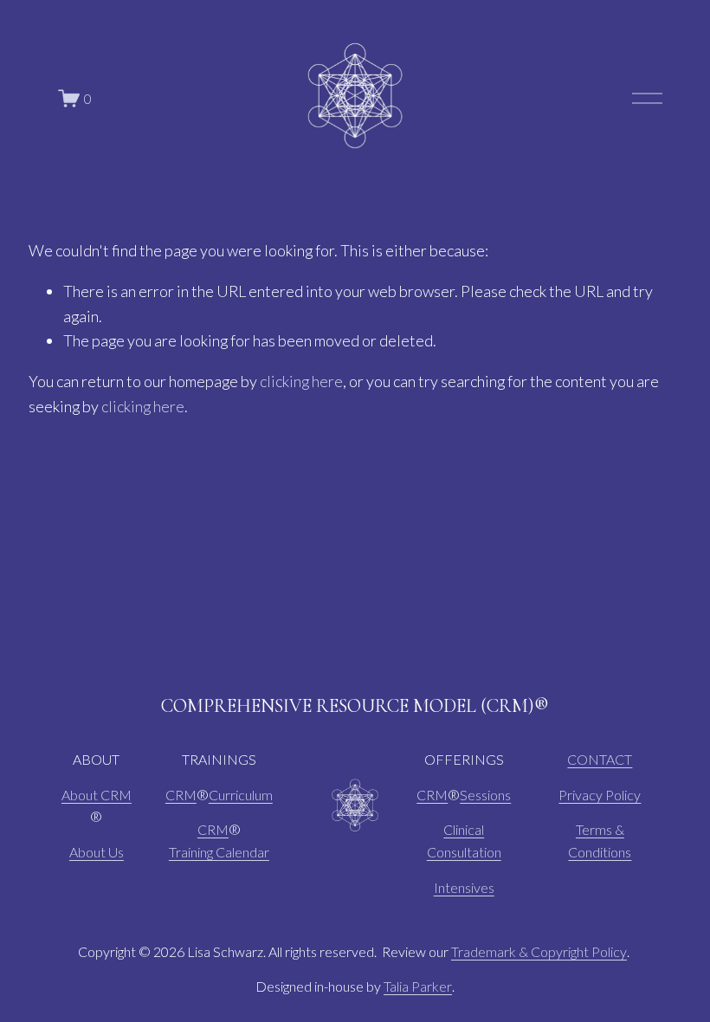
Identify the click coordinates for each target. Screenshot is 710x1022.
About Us (96, 852)
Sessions (485, 794)
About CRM (96, 794)
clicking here (301, 381)
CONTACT (599, 759)
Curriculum (241, 794)
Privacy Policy (599, 794)
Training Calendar (219, 852)
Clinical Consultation (464, 840)
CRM (181, 794)
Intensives (464, 887)
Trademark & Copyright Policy (539, 951)
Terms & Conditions (599, 840)
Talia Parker (418, 986)
